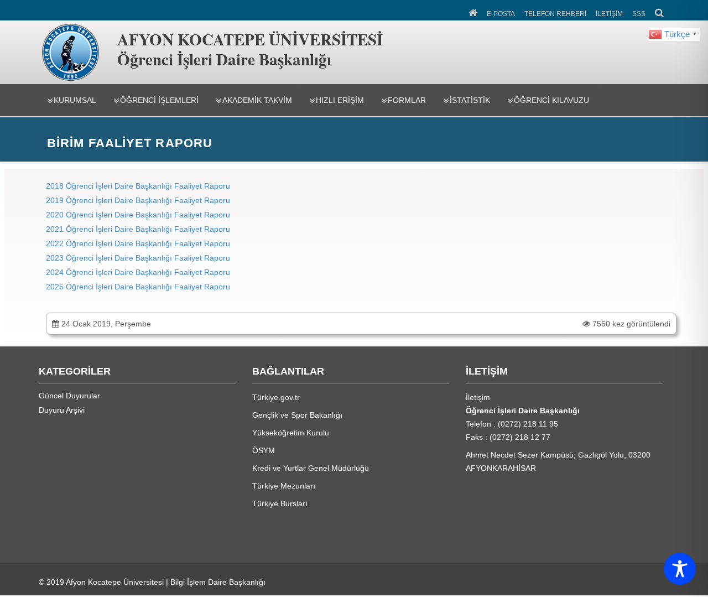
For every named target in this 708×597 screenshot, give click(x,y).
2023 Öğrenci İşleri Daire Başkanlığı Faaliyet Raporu (138, 257)
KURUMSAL (75, 100)
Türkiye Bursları (280, 503)
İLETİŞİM (609, 14)
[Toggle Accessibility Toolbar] (680, 569)
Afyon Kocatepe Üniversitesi (115, 582)
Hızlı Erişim (340, 100)
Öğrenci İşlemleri (159, 100)
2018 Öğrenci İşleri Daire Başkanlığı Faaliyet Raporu (138, 185)
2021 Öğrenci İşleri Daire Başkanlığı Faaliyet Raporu (138, 229)
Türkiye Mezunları (283, 485)
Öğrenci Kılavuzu (551, 100)
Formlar (407, 100)
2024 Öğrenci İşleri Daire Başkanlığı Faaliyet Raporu (138, 272)
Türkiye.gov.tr (276, 397)
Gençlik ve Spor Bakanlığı (297, 415)
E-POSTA (501, 14)
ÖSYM (263, 450)
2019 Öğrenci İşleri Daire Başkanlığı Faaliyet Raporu (139, 200)
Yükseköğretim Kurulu (290, 432)
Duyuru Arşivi (62, 410)
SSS (638, 14)
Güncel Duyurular (69, 395)
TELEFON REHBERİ (555, 14)
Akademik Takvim (257, 100)
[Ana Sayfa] (474, 11)
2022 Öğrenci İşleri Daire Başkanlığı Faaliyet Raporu (138, 243)
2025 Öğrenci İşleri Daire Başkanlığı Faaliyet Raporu (138, 286)
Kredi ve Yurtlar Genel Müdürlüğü (310, 468)
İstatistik (470, 100)
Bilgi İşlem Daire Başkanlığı (218, 582)
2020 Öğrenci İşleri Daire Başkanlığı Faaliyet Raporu (138, 214)
